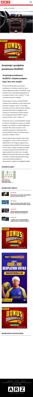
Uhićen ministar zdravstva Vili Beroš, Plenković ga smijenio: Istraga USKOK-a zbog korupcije (20, 212)
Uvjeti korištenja (16, 384)
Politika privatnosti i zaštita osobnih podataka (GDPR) (16, 382)
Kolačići (17, 381)
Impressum (10, 381)
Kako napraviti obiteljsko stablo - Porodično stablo (7, 181)
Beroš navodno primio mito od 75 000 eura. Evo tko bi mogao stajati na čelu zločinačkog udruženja (20, 204)
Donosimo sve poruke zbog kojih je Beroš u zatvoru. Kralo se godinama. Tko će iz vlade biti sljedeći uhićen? (21, 195)
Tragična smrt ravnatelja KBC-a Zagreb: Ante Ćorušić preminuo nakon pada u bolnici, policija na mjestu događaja (20, 220)
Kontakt (23, 381)
